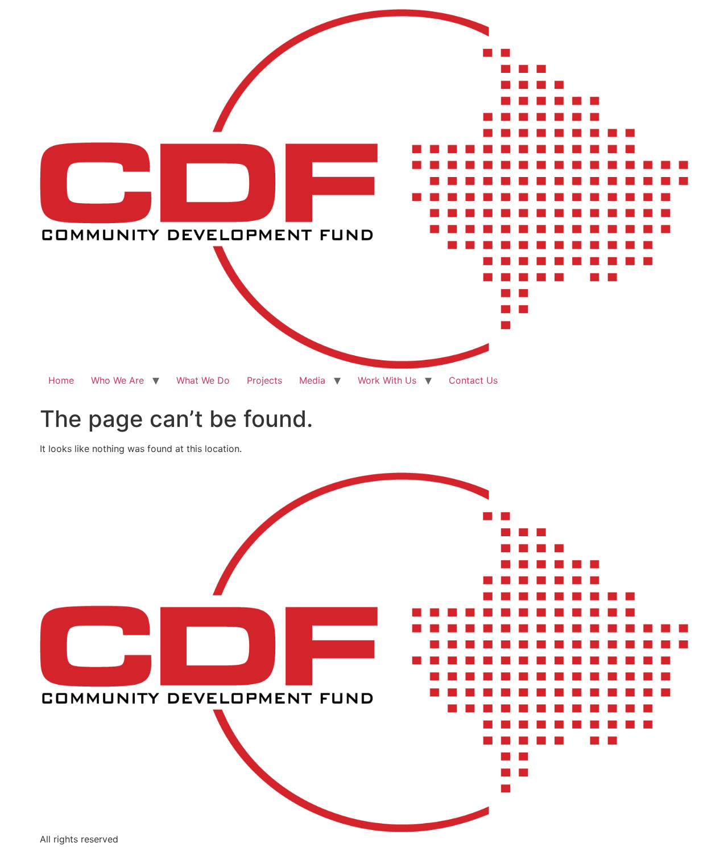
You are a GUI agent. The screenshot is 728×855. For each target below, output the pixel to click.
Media (312, 380)
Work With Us (387, 380)
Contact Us (473, 380)
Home (61, 380)
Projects (264, 380)
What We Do (203, 380)
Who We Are (117, 380)
